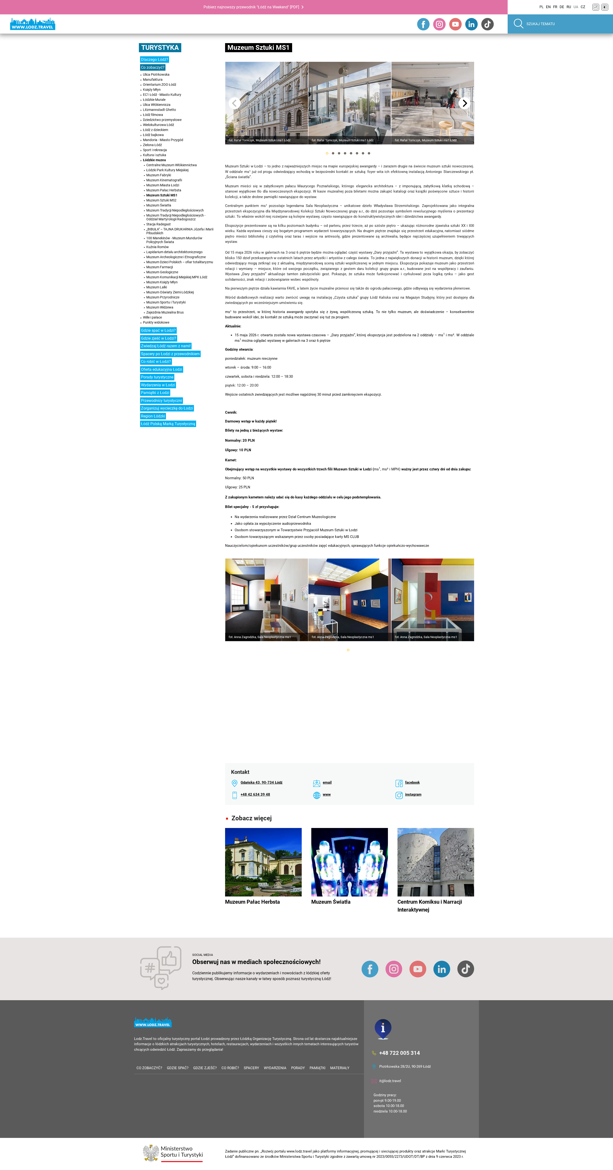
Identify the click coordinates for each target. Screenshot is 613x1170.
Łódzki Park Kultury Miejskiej (167, 170)
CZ (583, 7)
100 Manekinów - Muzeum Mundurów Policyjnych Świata (174, 240)
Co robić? (230, 1068)
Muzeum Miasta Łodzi (162, 185)
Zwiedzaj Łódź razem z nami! (166, 346)
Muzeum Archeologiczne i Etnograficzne (176, 257)
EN (548, 7)
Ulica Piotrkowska (156, 74)
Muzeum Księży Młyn (162, 282)
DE (562, 7)
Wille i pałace (152, 317)
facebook (412, 782)
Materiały (339, 1068)
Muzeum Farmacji (159, 267)
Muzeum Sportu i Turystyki (166, 302)
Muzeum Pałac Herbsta (163, 190)
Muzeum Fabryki (158, 175)
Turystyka (160, 47)
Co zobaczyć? (153, 67)
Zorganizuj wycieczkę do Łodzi (167, 408)
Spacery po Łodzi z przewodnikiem (170, 354)
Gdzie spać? (177, 1068)
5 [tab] (351, 153)
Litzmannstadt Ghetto (159, 110)
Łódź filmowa (153, 115)
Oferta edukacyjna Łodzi (161, 369)
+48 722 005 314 (399, 1053)
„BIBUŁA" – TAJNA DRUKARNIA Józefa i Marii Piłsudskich (179, 231)
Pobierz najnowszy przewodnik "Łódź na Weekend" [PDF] (251, 7)
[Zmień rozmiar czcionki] (595, 7)
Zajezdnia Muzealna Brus (165, 312)
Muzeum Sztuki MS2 (161, 200)
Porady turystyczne (157, 377)
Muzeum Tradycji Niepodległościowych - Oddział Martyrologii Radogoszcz (175, 217)
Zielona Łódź (152, 145)
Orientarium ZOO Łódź (159, 84)
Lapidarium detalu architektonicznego (174, 252)
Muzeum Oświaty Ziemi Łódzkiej (170, 292)
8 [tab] (369, 153)
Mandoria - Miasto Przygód (163, 140)
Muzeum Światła (158, 205)
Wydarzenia (275, 1068)
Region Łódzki (153, 416)
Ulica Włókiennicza (156, 105)
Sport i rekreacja (155, 150)
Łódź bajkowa (153, 135)
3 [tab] (339, 153)
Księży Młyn (152, 89)
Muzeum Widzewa (159, 307)
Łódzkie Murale (154, 100)
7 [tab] (363, 153)
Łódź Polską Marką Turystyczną (168, 424)
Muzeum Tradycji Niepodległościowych (175, 210)
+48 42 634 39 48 (255, 794)
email (327, 782)
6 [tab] (357, 153)
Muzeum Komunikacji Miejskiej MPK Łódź (176, 277)
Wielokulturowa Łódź (158, 125)
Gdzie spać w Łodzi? (158, 330)
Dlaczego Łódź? (154, 59)
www (327, 794)
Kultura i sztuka (154, 155)
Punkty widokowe (156, 322)
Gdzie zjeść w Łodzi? (158, 338)
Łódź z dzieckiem (155, 130)
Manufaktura (153, 79)
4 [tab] (345, 153)
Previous (235, 103)
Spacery (251, 1068)
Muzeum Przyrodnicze (162, 297)
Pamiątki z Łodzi (155, 392)
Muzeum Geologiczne (162, 272)
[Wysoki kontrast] (605, 7)
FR (555, 7)
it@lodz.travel (390, 1081)
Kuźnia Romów (157, 247)
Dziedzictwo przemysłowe (162, 120)
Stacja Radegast (158, 224)
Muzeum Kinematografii (164, 180)
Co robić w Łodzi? (156, 361)
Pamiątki (317, 1068)
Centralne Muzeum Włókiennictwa (171, 165)
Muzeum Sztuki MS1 (161, 195)
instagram (413, 794)
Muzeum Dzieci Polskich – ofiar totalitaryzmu (179, 262)
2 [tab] (333, 153)
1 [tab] (327, 153)
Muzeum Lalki (156, 287)
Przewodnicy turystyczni (161, 400)
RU (569, 7)
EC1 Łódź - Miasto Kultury (162, 95)
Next (465, 103)
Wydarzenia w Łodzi (158, 385)
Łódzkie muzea (154, 160)
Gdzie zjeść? (205, 1068)
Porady (298, 1068)
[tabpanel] (266, 103)
